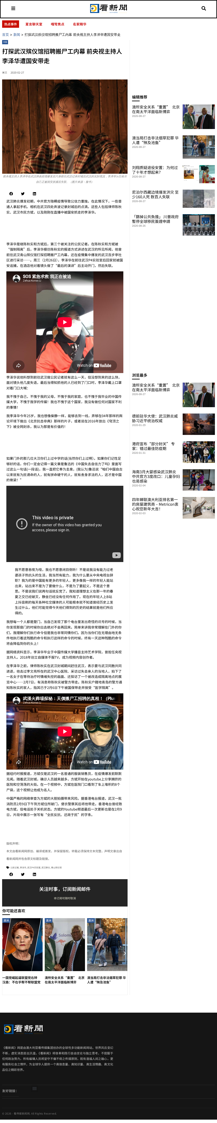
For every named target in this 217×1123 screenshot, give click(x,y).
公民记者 (14, 867)
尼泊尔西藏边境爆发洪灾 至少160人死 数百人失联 (155, 194)
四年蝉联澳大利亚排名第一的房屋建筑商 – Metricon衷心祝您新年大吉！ (155, 504)
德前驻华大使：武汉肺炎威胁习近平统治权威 (155, 418)
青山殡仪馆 (56, 867)
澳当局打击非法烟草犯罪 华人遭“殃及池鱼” (106, 979)
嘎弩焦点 (57, 24)
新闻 (16, 34)
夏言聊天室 (33, 24)
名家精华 (79, 24)
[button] (11, 194)
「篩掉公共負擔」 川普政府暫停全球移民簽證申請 (155, 219)
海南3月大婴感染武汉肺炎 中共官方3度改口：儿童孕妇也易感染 (156, 476)
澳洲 (6, 920)
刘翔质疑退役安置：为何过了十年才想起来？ (155, 170)
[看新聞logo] (108, 13)
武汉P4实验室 (33, 867)
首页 (5, 34)
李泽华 (23, 867)
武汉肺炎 (46, 867)
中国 (5, 42)
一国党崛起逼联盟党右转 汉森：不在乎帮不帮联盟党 (21, 979)
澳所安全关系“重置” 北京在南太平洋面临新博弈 (65, 979)
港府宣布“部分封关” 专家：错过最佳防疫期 (153, 446)
